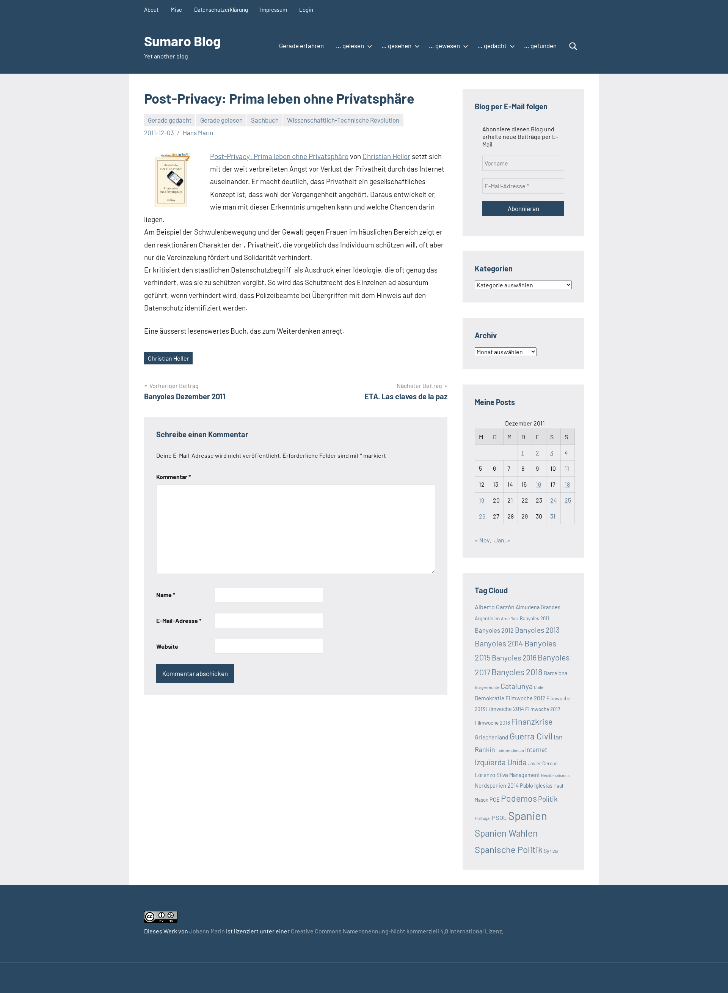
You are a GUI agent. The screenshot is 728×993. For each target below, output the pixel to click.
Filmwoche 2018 (492, 722)
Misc (176, 9)
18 (567, 484)
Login (306, 9)
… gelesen (350, 45)
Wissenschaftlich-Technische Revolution (343, 120)
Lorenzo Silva (491, 774)
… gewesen (444, 45)
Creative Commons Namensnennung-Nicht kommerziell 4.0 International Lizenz (396, 931)
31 (552, 516)
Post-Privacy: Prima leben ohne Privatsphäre (279, 156)
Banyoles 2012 (494, 630)
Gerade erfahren (301, 45)
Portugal (483, 818)
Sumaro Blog (182, 41)
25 (568, 500)
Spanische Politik (509, 849)
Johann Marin (207, 931)
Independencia (510, 750)
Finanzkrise (532, 721)
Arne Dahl (510, 618)
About (151, 9)
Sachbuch (265, 120)
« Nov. (483, 540)
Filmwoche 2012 (525, 698)
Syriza (551, 851)
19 (481, 500)
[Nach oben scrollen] (712, 977)
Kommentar (173, 476)
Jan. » (502, 540)
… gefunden (540, 45)
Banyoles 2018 (517, 672)
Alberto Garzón (495, 606)
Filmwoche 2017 (542, 709)
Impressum (273, 9)
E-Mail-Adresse (178, 620)
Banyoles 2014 (499, 643)
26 (482, 516)
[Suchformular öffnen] (573, 46)
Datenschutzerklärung (221, 9)
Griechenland (491, 737)
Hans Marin (198, 132)
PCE (495, 799)
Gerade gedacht (169, 120)
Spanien (527, 815)
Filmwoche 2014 (505, 709)
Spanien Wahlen (506, 833)
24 (553, 500)
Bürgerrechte (487, 687)
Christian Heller (386, 156)
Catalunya (516, 685)
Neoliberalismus (555, 775)
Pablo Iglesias (536, 785)
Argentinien (487, 618)
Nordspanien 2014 (497, 785)
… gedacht (492, 45)
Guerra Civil (531, 736)
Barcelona (555, 673)
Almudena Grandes (538, 607)
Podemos (519, 798)
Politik (548, 798)
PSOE (499, 817)
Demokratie (489, 698)
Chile (538, 687)
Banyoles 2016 (514, 657)
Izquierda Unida (501, 762)
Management (524, 775)
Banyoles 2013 (537, 629)
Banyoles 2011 (534, 618)
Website (167, 646)
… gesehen (396, 45)
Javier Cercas (542, 763)
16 (538, 484)
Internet (536, 749)
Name (165, 594)
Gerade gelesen (221, 120)
